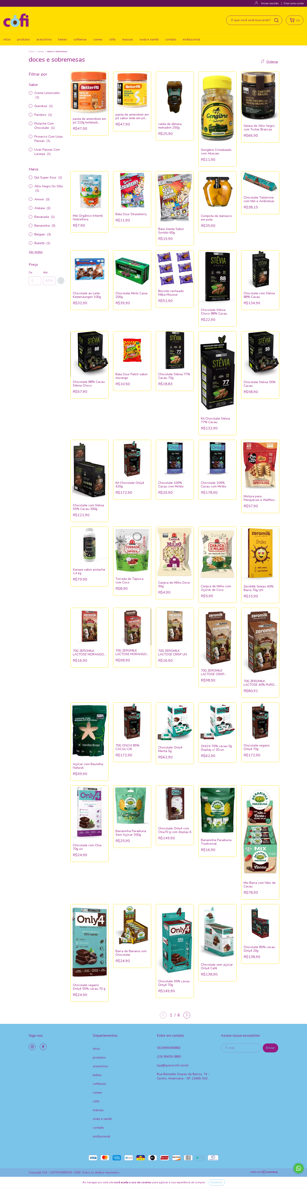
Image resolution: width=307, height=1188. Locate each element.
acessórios (44, 39)
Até (45, 272)
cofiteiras (80, 39)
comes (97, 39)
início (7, 39)
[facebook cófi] (43, 1046)
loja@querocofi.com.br (173, 1065)
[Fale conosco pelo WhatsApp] (299, 1168)
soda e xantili (149, 39)
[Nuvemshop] (264, 1173)
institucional (191, 39)
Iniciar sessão (270, 3)
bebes (62, 39)
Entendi (216, 1182)
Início (31, 51)
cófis (112, 39)
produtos (23, 39)
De (30, 272)
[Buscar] (276, 20)
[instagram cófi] (32, 1046)
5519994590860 (168, 1048)
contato (170, 39)
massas (127, 39)
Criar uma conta (294, 3)
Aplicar (61, 280)
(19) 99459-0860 (169, 1056)
